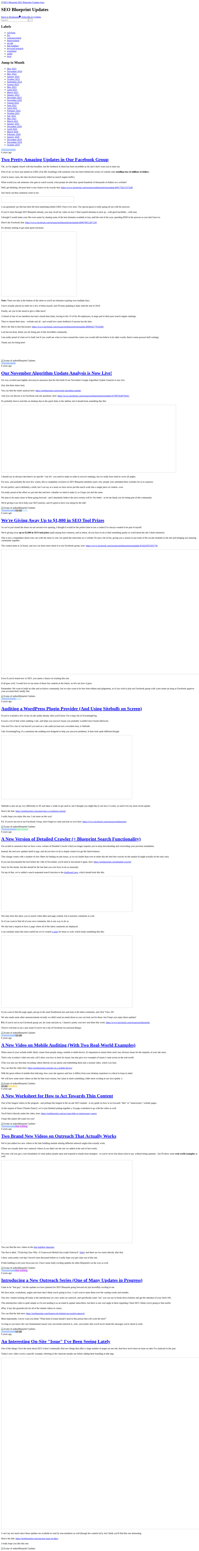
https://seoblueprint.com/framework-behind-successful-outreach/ (55, 1313)
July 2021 (11, 116)
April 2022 (12, 108)
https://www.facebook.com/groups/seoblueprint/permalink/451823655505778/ (122, 545)
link (82, 1252)
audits (9, 53)
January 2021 (13, 124)
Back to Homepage (10, 17)
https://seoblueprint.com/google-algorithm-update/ (58, 390)
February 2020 (14, 134)
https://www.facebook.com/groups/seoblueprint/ (104, 821)
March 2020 (12, 131)
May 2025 (11, 68)
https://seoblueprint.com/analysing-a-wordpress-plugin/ (41, 811)
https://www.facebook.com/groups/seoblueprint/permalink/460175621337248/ (97, 187)
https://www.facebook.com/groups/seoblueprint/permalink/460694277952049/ (68, 327)
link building (13, 46)
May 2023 (11, 87)
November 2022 (14, 100)
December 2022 (14, 97)
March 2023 (12, 92)
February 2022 (14, 110)
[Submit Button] (30, 20)
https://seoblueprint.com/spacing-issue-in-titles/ (37, 1538)
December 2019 (14, 139)
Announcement (14, 38)
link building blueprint (44, 1247)
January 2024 (13, 76)
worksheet (11, 51)
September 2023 (14, 82)
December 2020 (14, 126)
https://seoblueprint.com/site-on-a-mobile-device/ (50, 1068)
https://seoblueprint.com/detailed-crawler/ (112, 862)
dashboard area (71, 872)
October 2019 (13, 145)
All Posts (11, 32)
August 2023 (13, 84)
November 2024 (14, 71)
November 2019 (14, 142)
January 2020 (13, 137)
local (9, 56)
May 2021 (11, 118)
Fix (8, 35)
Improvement (13, 40)
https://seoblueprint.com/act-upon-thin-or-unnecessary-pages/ (69, 1113)
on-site (10, 43)
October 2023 (13, 79)
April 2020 (12, 129)
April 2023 (12, 89)
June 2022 (11, 105)
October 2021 (13, 113)
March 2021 (12, 121)
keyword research (15, 48)
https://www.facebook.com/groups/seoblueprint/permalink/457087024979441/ (93, 396)
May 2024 (11, 74)
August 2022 (13, 103)
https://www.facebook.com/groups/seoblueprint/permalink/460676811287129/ (61, 222)
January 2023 (13, 95)
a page (55, 931)
